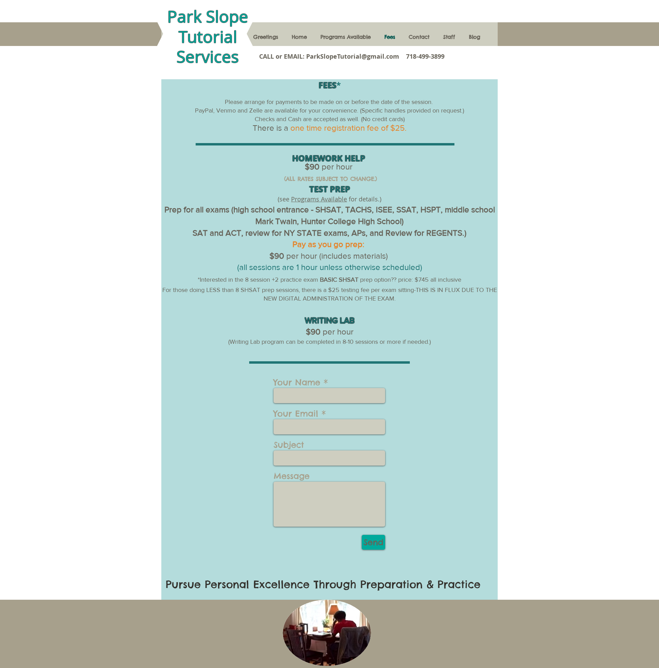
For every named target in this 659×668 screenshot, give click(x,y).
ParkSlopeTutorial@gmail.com (352, 56)
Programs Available (319, 199)
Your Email (296, 413)
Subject (289, 445)
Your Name (297, 382)
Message (292, 476)
